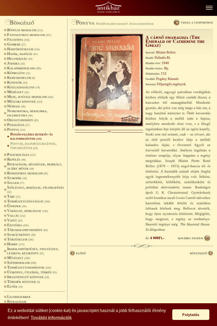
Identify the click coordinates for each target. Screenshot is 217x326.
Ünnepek (16, 206)
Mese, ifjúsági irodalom (30, 97)
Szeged (15, 183)
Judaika (16, 63)
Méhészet (18, 92)
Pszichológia (21, 155)
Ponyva (16, 130)
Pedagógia (18, 125)
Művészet (18, 258)
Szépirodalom (21, 263)
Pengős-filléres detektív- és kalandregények (31, 136)
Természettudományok (29, 267)
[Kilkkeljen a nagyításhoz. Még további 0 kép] (109, 125)
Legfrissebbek (19, 297)
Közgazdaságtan (23, 87)
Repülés (16, 159)
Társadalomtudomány (27, 230)
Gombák (16, 44)
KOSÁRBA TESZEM (190, 238)
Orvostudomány (22, 120)
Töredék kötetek (23, 282)
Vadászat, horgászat (27, 211)
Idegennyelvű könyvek (28, 277)
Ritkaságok (16, 302)
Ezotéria (18, 225)
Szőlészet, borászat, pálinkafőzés (35, 189)
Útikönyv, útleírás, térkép (32, 272)
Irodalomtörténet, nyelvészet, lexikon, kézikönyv (33, 251)
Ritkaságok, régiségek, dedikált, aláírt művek (34, 166)
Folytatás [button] (190, 315)
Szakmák (17, 178)
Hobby (15, 244)
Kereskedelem (21, 78)
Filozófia (18, 40)
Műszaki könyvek (24, 101)
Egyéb (14, 286)
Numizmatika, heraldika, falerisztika (27, 113)
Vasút (14, 220)
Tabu (13, 196)
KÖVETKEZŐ (198, 253)
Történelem (20, 239)
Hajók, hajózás (22, 54)
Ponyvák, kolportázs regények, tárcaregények (33, 146)
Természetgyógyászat (28, 201)
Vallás (16, 216)
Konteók (17, 82)
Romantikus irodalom (27, 173)
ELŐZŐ (81, 253)
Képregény (18, 73)
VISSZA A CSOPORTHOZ (197, 22)
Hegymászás (19, 59)
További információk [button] (51, 317)
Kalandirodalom (24, 68)
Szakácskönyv (21, 235)
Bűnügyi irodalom (25, 30)
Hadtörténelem (23, 49)
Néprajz (16, 106)
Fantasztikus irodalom (29, 35)
